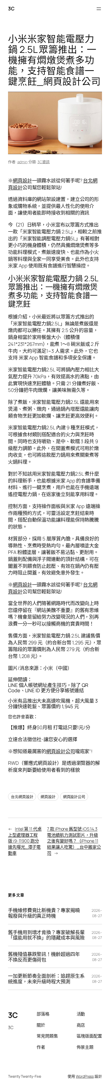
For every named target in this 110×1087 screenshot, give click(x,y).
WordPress (85, 1076)
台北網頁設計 (22, 796)
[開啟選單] (99, 9)
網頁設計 (22, 180)
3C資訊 (43, 161)
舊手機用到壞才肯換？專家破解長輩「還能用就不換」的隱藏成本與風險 (46, 935)
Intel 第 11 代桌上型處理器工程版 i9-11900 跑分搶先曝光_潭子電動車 (25, 841)
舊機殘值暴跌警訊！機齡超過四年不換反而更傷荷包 (44, 956)
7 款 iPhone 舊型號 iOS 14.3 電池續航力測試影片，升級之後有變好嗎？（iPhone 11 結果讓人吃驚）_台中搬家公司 (74, 841)
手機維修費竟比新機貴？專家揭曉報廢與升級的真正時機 (44, 913)
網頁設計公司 (60, 751)
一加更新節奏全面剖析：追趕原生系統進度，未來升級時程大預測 (46, 978)
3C (11, 8)
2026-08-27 (97, 913)
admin (22, 161)
